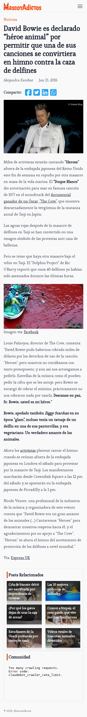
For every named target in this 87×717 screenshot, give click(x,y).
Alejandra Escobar (18, 80)
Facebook (31, 331)
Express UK (20, 557)
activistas (28, 450)
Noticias (10, 19)
